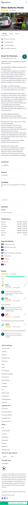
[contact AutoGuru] (26, 2)
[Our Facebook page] (3, 498)
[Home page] (5, 3)
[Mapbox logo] (5, 200)
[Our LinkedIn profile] (5, 498)
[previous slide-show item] (3, 21)
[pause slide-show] (24, 26)
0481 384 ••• (6, 165)
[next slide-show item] (24, 21)
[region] (14, 194)
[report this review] (24, 285)
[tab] (4, 33)
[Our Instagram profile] (7, 498)
